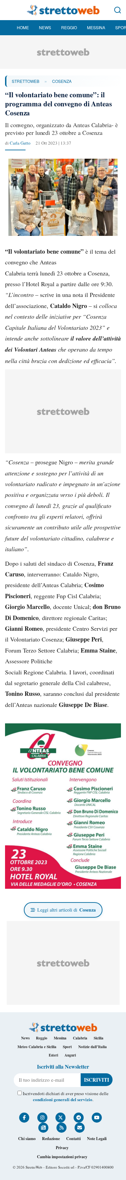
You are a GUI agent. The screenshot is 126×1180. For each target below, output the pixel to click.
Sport (67, 1046)
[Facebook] (24, 1118)
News (45, 27)
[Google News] (43, 1128)
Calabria (80, 1038)
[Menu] (8, 10)
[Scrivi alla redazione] (80, 1128)
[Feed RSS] (61, 1128)
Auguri (70, 1055)
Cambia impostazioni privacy (62, 1157)
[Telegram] (79, 1118)
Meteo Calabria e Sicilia (36, 1046)
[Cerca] (117, 10)
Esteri (53, 1055)
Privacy (62, 1147)
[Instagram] (42, 1118)
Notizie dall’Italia (92, 1046)
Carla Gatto (20, 143)
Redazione (51, 1138)
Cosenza (62, 81)
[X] (60, 1118)
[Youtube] (97, 1118)
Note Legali (97, 1138)
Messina (96, 27)
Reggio (69, 27)
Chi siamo (27, 1138)
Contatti (73, 1138)
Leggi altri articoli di (66, 909)
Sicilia (98, 1038)
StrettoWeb (25, 81)
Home (23, 27)
